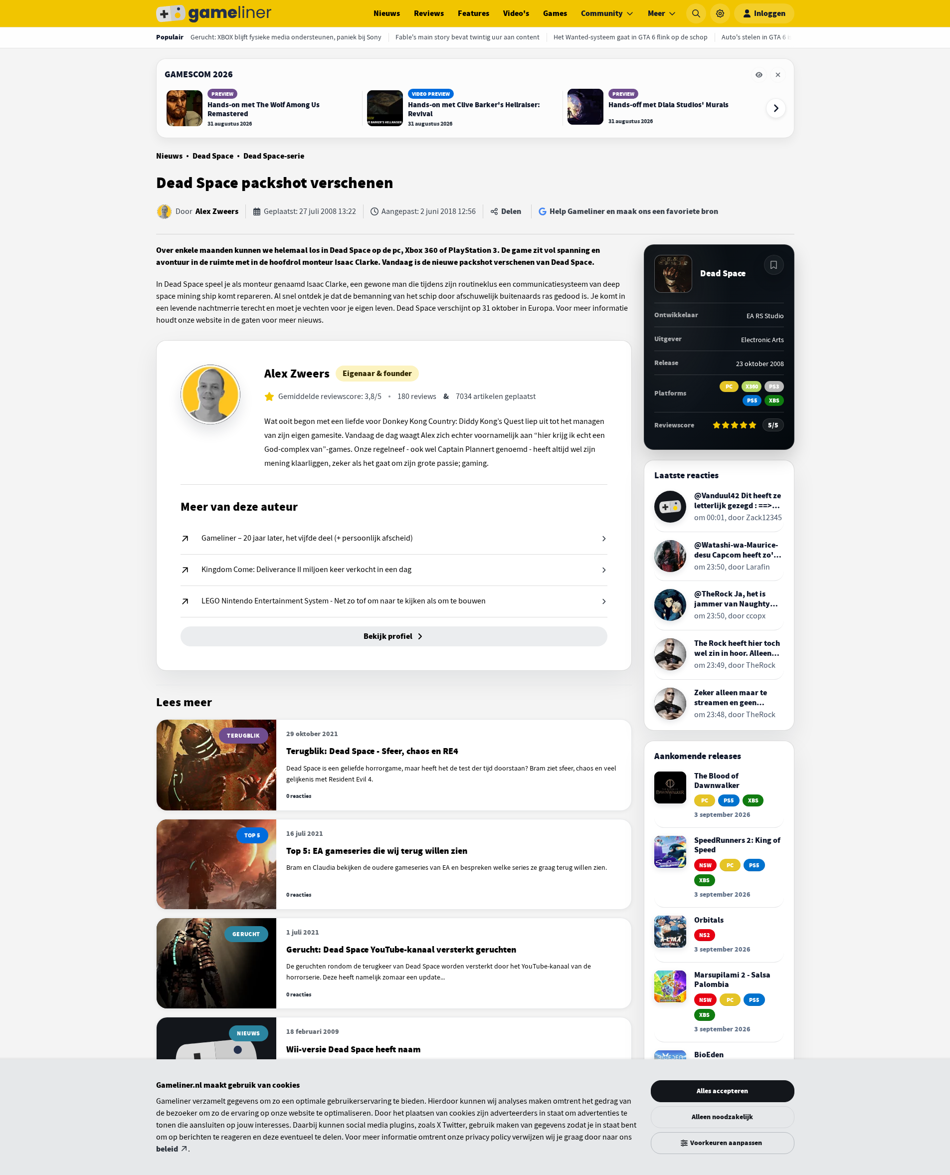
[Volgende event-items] (776, 108)
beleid (167, 1149)
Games (555, 13)
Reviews (429, 13)
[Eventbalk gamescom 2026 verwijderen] (778, 75)
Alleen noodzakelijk (722, 1117)
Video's (516, 13)
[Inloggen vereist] (774, 265)
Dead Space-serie (273, 156)
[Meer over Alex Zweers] (210, 394)
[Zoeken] (696, 13)
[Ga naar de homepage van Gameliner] (214, 13)
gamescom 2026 (199, 74)
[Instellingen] (720, 13)
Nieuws (387, 13)
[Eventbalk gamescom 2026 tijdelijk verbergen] (759, 75)
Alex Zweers (216, 211)
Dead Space (212, 156)
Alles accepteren (722, 1091)
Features (473, 13)
